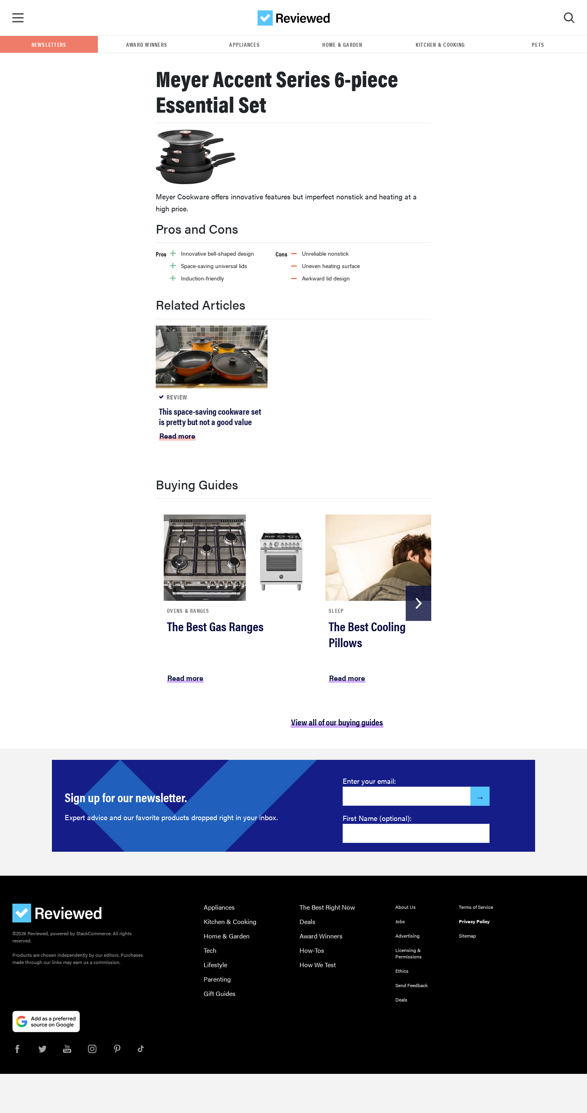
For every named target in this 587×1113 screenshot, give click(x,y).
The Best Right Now (327, 907)
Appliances (244, 44)
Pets (538, 44)
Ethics (402, 970)
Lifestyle (215, 964)
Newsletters (49, 44)
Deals (307, 921)
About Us (405, 906)
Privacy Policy (474, 921)
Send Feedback (411, 985)
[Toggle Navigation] (18, 18)
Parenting (217, 979)
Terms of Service (476, 906)
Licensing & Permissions (408, 953)
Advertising (407, 935)
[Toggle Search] (569, 18)
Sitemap (467, 935)
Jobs (400, 921)
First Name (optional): (377, 818)
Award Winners (146, 44)
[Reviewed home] (294, 18)
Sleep (336, 610)
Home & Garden (342, 44)
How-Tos (311, 950)
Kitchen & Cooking (440, 44)
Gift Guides (220, 993)
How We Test (317, 964)
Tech (210, 950)
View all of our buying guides (337, 722)
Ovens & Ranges (188, 610)
